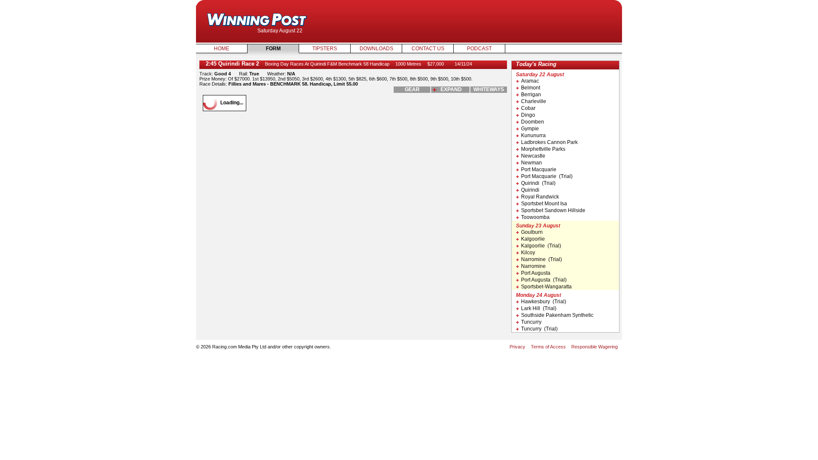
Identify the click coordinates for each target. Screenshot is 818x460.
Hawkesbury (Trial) (543, 302)
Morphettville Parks (543, 149)
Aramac (530, 81)
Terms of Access (548, 346)
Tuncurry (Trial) (539, 329)
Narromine (533, 266)
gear (412, 89)
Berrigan (531, 95)
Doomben (532, 122)
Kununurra (533, 135)
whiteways (488, 89)
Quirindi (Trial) (538, 183)
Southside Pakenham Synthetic (557, 315)
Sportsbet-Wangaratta (546, 287)
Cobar (528, 108)
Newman (531, 163)
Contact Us (428, 49)
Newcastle (533, 156)
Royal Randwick (540, 197)
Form (273, 49)
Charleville (533, 101)
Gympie (530, 129)
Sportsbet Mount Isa (544, 204)
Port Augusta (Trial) (544, 280)
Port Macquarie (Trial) (547, 176)
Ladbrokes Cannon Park (549, 142)
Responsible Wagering (594, 346)
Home (221, 49)
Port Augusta (535, 273)
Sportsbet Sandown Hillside (553, 210)
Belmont (530, 88)
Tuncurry (531, 322)
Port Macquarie (538, 169)
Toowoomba (535, 217)
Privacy (517, 346)
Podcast (479, 49)
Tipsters (324, 49)
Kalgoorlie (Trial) (541, 246)
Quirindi (530, 190)
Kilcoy (528, 253)
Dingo (528, 115)
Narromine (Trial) (541, 259)
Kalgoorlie (533, 239)
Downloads (376, 49)
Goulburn (532, 232)
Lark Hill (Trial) (538, 308)
